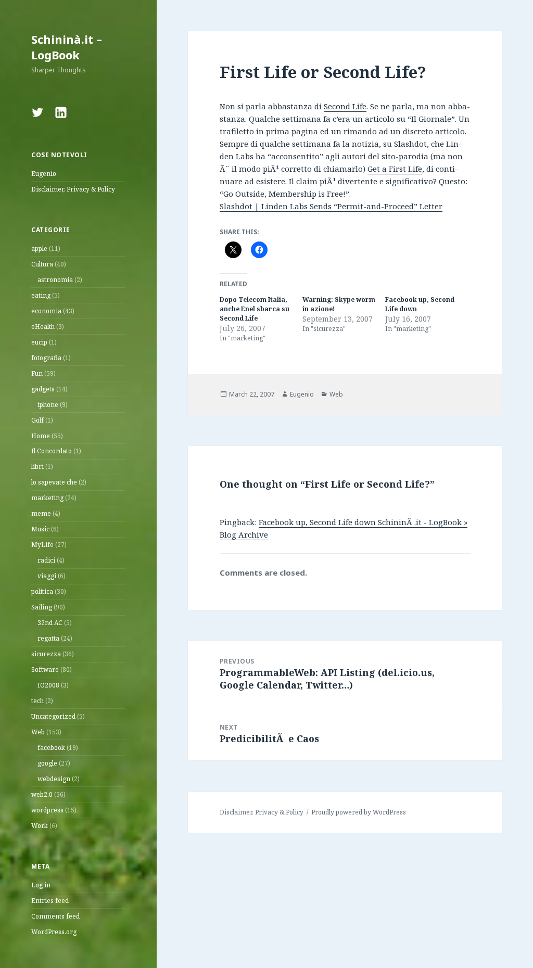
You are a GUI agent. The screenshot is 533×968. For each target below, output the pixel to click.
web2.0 (42, 794)
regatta (48, 638)
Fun (37, 373)
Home (40, 435)
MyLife (42, 544)
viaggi (46, 575)
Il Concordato (51, 451)
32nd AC (49, 622)
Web (38, 732)
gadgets (43, 389)
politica (42, 591)
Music (40, 529)
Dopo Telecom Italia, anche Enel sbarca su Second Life (254, 309)
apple (39, 248)
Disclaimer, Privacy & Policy (73, 189)
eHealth (43, 326)
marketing (47, 497)
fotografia (46, 357)
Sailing (41, 607)
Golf (37, 420)
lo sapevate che (54, 482)
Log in (40, 885)
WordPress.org (54, 931)
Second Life (345, 106)
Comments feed (55, 916)
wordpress (47, 810)
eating (40, 295)
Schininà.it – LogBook (66, 46)
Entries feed (50, 900)
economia (46, 311)
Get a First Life (394, 168)
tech (37, 700)
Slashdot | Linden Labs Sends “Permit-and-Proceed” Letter (331, 206)
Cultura (42, 264)
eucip (39, 342)
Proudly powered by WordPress (358, 812)
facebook (51, 747)
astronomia (55, 279)
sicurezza (46, 653)
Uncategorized (53, 716)
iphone (47, 404)
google (47, 763)
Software (45, 669)
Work (39, 825)
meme (41, 513)
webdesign (53, 778)
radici (46, 560)
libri (37, 466)
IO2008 (48, 685)
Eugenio (43, 173)
